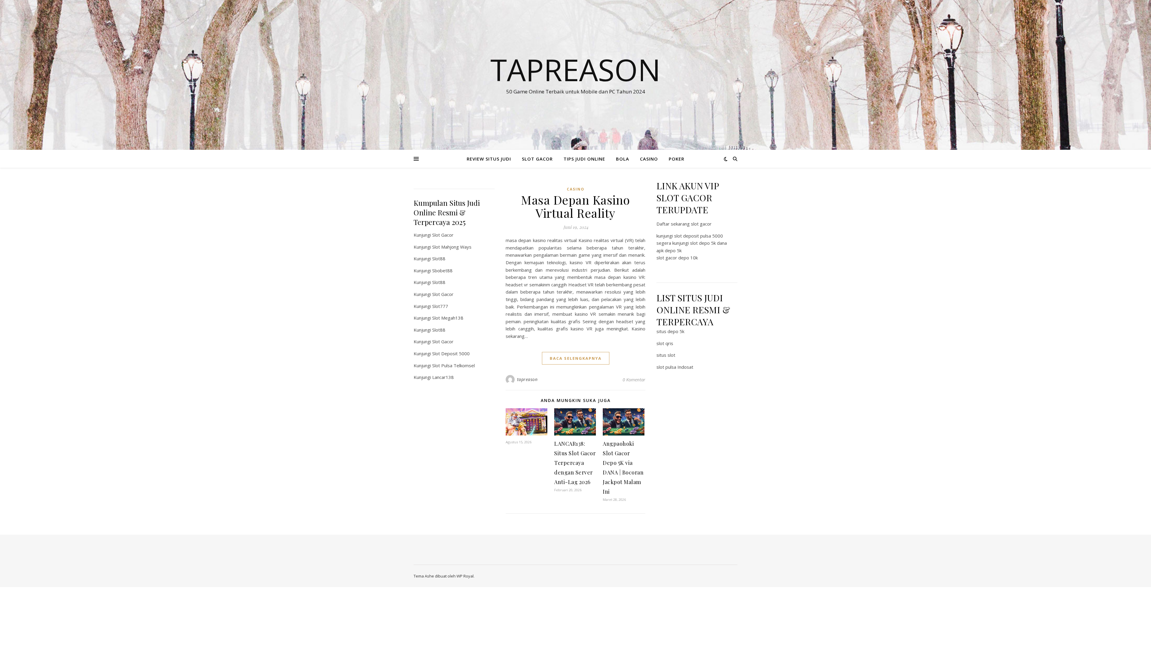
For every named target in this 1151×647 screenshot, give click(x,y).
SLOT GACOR (537, 159)
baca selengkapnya (576, 358)
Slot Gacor (443, 235)
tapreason (527, 379)
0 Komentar (634, 380)
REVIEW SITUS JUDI (489, 159)
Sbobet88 (442, 270)
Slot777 (440, 306)
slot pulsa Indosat (674, 367)
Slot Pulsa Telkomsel (453, 365)
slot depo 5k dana (708, 243)
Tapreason (575, 69)
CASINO (649, 159)
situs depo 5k (670, 331)
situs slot (665, 355)
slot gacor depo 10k (677, 258)
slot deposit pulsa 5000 (698, 236)
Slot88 (438, 258)
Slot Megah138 (447, 318)
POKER (676, 159)
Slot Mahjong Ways (451, 247)
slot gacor (701, 224)
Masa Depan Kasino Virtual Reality (575, 206)
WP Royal (465, 576)
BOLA (622, 159)
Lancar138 (443, 377)
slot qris (664, 343)
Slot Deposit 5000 (451, 353)
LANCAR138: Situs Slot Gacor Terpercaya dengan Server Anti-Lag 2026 (575, 463)
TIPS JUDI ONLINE (584, 159)
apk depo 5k (669, 250)
